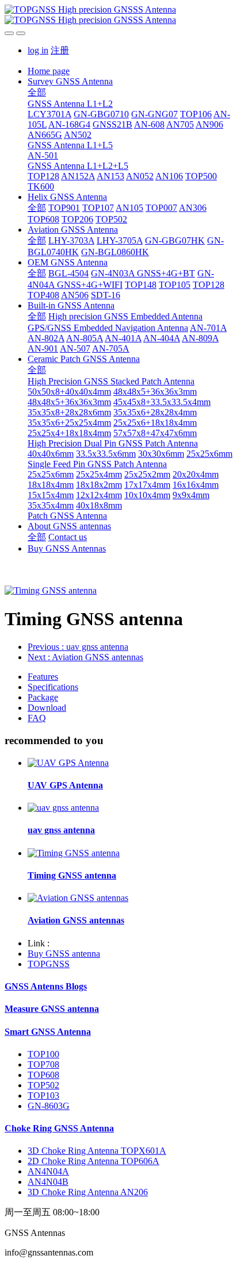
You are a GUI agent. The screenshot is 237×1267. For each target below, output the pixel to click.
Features (43, 676)
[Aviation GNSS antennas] (78, 898)
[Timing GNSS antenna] (74, 853)
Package (43, 697)
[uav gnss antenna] (63, 807)
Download (47, 708)
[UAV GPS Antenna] (68, 763)
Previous (78, 647)
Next (85, 657)
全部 (37, 92)
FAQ (37, 718)
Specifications (53, 687)
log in (38, 50)
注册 (60, 50)
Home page (49, 71)
